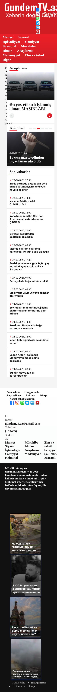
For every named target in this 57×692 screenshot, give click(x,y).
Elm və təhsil (34, 55)
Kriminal (9, 46)
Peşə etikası (14, 395)
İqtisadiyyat (11, 42)
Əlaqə (47, 16)
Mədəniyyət (11, 55)
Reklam (30, 395)
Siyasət (23, 37)
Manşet (8, 37)
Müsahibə (28, 46)
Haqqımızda (31, 392)
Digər (7, 60)
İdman (7, 51)
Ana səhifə (13, 392)
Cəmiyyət (32, 42)
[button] (30, 128)
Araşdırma (25, 51)
